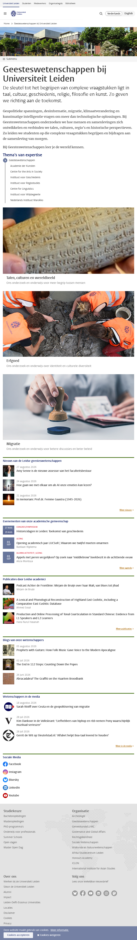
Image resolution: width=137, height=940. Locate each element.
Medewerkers (40, 3)
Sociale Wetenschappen (85, 842)
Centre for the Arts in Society (26, 171)
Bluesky (11, 780)
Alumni (7, 892)
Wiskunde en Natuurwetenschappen (92, 847)
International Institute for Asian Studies (93, 868)
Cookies (8, 918)
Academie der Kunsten (22, 166)
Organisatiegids (56, 3)
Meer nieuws (126, 510)
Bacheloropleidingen (15, 816)
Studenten (26, 3)
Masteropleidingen (14, 821)
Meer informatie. (59, 930)
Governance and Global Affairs (88, 832)
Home (6, 23)
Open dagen (10, 842)
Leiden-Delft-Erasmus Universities (22, 902)
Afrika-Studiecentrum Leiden (87, 853)
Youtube (11, 796)
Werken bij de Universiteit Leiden (22, 881)
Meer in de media (124, 746)
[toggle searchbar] (101, 13)
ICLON (75, 863)
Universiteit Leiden (11, 3)
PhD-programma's (14, 826)
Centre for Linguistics (22, 188)
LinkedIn (11, 788)
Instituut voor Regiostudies (25, 183)
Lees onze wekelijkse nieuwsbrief (90, 881)
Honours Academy (82, 858)
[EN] (129, 13)
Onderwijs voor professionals (19, 832)
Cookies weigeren (50, 935)
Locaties (8, 907)
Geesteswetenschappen (22, 160)
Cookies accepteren (18, 935)
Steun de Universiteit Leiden (19, 886)
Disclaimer (9, 913)
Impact (7, 897)
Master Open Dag (13, 847)
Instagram (12, 772)
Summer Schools (13, 837)
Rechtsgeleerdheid (82, 837)
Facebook (12, 764)
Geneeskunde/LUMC (83, 826)
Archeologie (78, 816)
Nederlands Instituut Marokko (26, 200)
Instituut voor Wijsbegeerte (25, 194)
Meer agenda (126, 567)
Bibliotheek (70, 3)
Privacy (7, 923)
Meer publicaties (124, 628)
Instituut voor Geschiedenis (25, 177)
